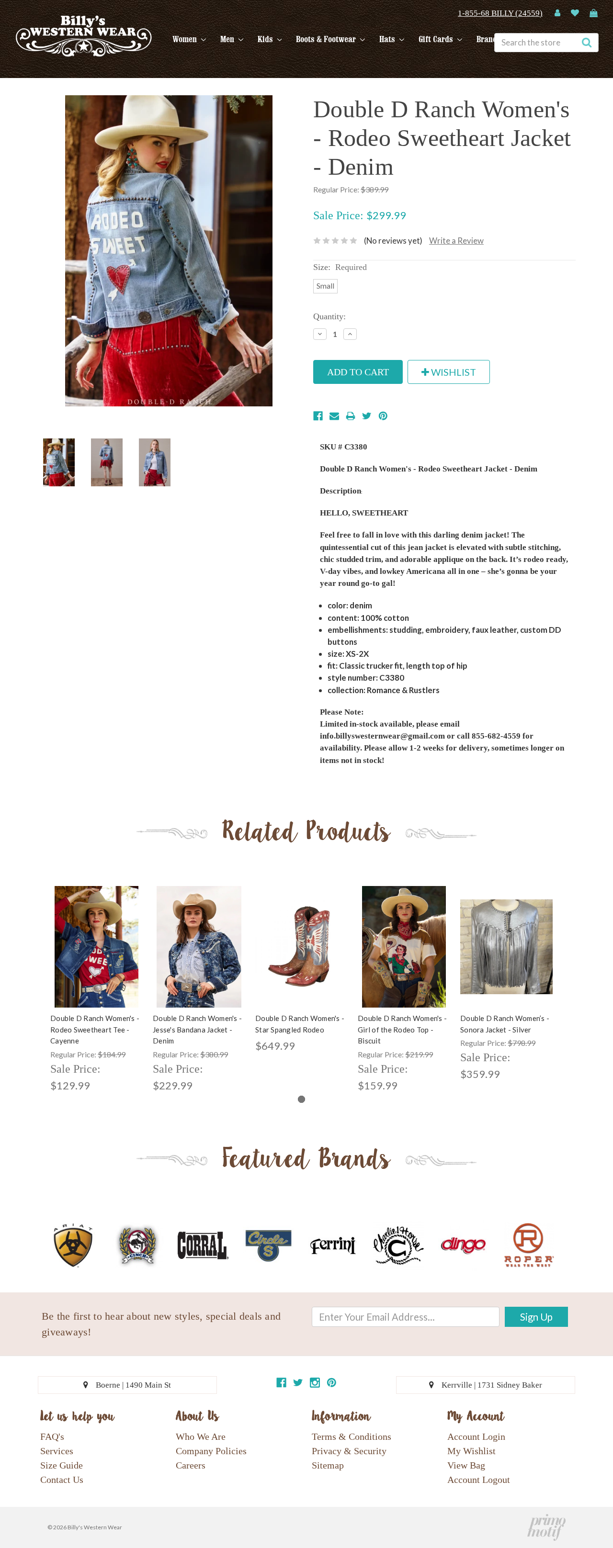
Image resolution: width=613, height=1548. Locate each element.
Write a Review (456, 241)
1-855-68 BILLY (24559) (500, 13)
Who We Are (201, 1436)
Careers (190, 1465)
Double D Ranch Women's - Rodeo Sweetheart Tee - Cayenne (94, 1029)
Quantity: (329, 316)
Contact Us (61, 1479)
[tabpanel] (96, 989)
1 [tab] (301, 1099)
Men (228, 39)
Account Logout (478, 1479)
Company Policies (211, 1451)
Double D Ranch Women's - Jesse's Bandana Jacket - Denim (197, 1029)
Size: (340, 267)
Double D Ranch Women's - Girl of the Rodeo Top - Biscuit (402, 1029)
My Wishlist (471, 1451)
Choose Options (97, 955)
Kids (266, 39)
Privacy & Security (349, 1451)
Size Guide (61, 1465)
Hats (388, 39)
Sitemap (328, 1465)
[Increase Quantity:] (350, 334)
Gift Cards (437, 39)
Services (56, 1451)
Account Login (476, 1436)
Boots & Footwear (327, 39)
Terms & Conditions (351, 1436)
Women (185, 39)
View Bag (466, 1465)
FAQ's (52, 1436)
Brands (489, 39)
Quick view (96, 938)
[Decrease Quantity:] (320, 334)
